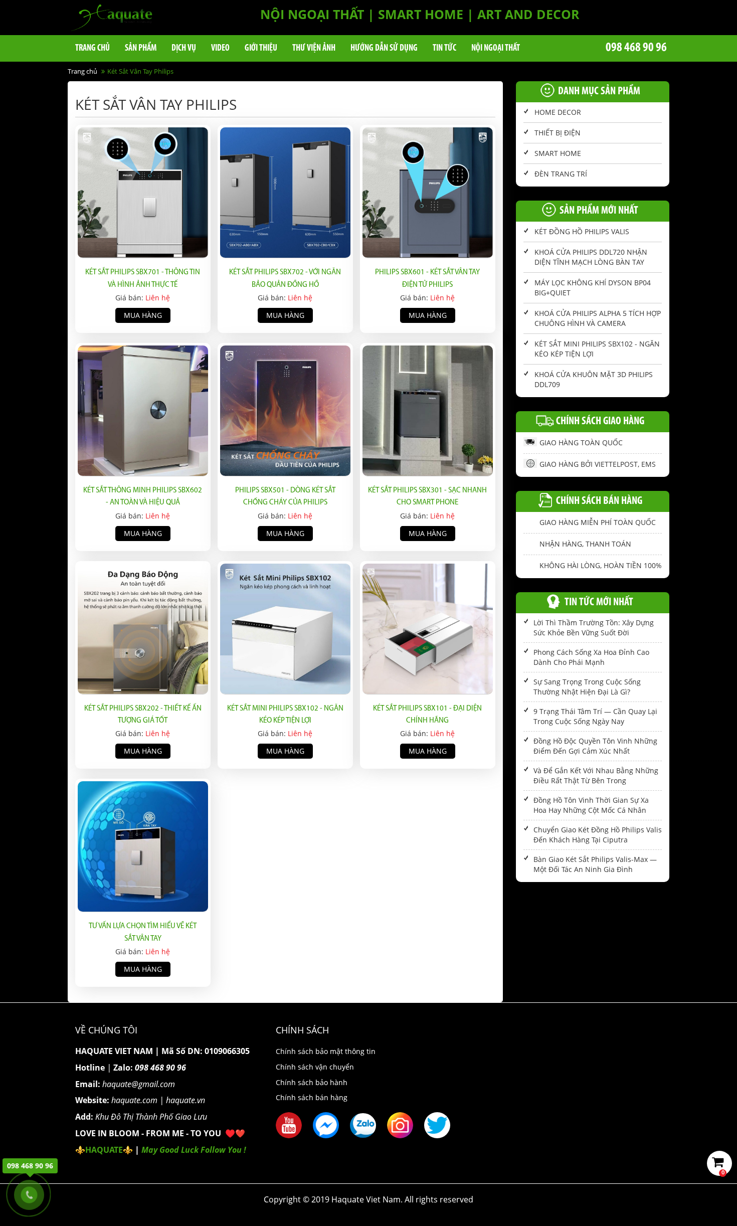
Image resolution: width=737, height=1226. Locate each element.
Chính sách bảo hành (311, 1082)
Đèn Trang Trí (560, 174)
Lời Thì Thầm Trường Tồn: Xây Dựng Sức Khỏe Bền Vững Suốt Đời (593, 627)
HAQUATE (104, 1149)
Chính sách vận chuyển (315, 1067)
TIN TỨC (444, 48)
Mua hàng (143, 315)
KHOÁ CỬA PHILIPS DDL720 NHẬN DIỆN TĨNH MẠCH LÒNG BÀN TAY (590, 257)
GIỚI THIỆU (261, 48)
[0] (720, 1163)
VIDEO (220, 48)
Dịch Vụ (183, 48)
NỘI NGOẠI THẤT (495, 48)
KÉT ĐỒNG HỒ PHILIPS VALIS (581, 231)
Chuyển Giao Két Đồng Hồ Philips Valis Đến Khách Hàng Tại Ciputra (597, 834)
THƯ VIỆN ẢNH (313, 48)
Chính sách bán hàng (311, 1097)
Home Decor (557, 112)
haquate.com (134, 1100)
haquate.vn (185, 1100)
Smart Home (557, 153)
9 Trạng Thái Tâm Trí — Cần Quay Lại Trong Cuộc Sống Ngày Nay (595, 716)
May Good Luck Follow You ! (193, 1149)
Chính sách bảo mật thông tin (326, 1051)
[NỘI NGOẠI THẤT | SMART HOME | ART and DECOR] (111, 16)
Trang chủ (92, 48)
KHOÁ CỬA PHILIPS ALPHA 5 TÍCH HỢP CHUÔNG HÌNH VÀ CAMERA (597, 318)
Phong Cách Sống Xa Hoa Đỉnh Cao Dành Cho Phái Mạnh (591, 657)
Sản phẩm (140, 48)
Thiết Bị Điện (557, 132)
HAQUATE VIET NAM (114, 1051)
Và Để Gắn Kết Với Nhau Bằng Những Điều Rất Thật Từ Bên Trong (595, 775)
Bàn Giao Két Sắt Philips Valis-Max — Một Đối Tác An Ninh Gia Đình (595, 864)
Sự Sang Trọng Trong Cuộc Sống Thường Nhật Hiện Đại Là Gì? (587, 686)
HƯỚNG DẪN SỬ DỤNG (384, 48)
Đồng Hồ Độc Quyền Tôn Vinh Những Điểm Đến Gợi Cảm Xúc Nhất (595, 746)
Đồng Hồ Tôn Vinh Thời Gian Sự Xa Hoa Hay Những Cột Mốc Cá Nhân (591, 805)
